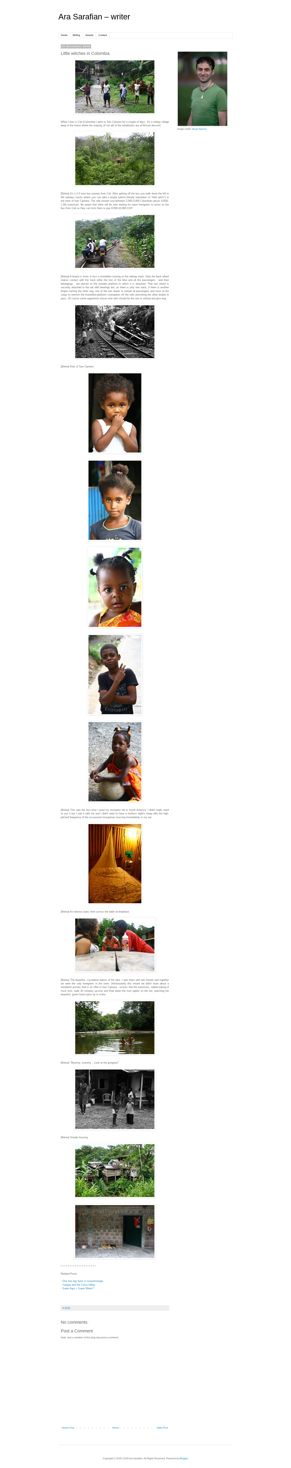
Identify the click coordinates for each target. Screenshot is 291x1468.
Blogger (184, 1458)
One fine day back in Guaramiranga (82, 1281)
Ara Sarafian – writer (94, 16)
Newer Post (68, 1427)
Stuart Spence (199, 129)
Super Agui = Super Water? (78, 1288)
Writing (76, 35)
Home (64, 35)
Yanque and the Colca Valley (78, 1284)
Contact (103, 35)
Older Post (162, 1427)
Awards (89, 35)
